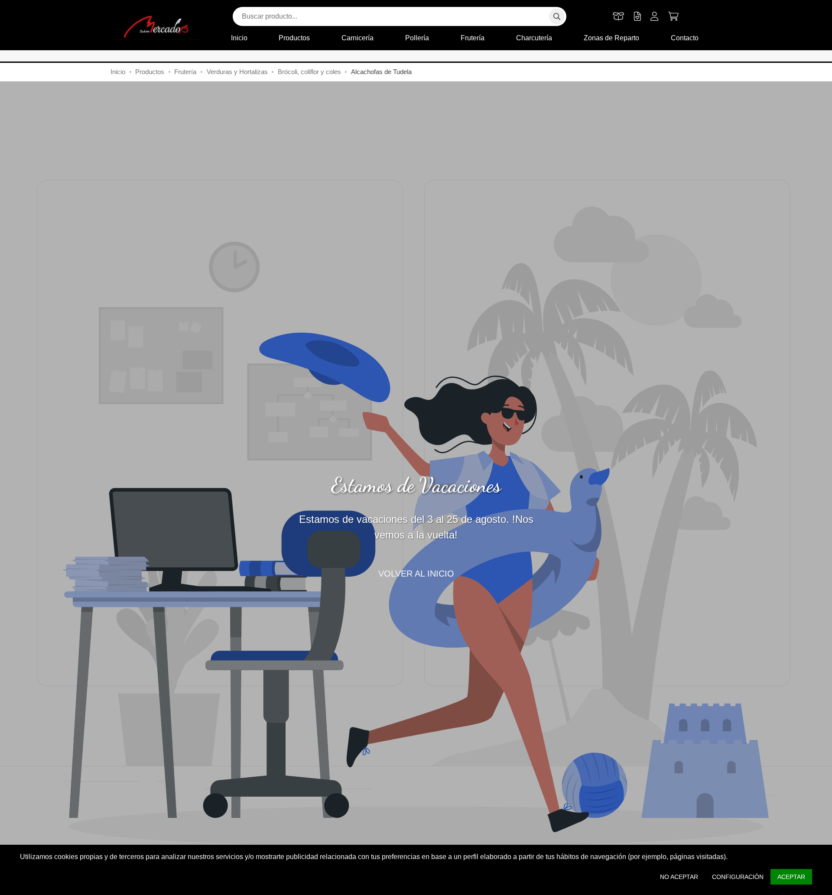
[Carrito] (673, 16)
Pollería (417, 38)
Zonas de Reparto (611, 38)
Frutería (472, 38)
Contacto (685, 38)
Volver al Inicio (416, 573)
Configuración (738, 876)
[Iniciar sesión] (654, 16)
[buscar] (557, 16)
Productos (294, 38)
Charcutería (534, 38)
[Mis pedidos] (618, 16)
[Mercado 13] (156, 27)
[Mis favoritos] (637, 16)
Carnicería (357, 38)
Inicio (239, 38)
